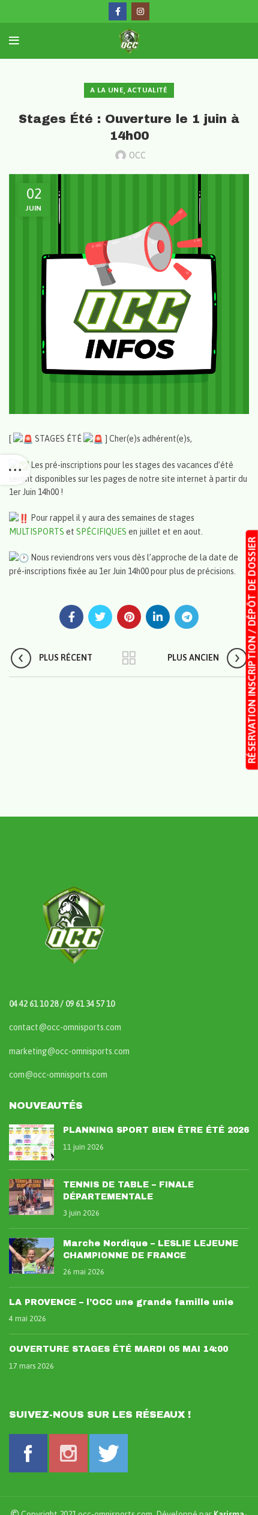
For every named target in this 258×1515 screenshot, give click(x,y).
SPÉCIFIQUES (101, 531)
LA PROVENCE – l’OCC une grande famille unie (121, 1302)
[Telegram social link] (187, 617)
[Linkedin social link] (158, 617)
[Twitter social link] (100, 617)
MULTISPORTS (36, 531)
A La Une (106, 90)
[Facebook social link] (118, 11)
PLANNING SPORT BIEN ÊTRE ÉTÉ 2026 (156, 1130)
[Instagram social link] (140, 11)
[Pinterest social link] (129, 617)
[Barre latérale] (15, 470)
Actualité (147, 90)
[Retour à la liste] (129, 658)
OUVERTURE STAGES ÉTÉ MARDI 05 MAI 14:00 (118, 1349)
